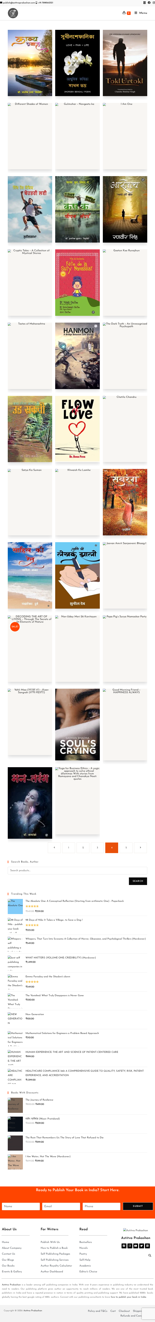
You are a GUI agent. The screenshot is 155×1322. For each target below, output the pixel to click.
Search (138, 881)
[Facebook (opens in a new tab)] (149, 3)
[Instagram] (129, 1245)
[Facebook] (124, 1245)
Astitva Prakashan (11, 1285)
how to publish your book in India (128, 1297)
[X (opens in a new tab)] (144, 3)
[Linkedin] (147, 1245)
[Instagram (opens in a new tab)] (153, 3)
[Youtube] (135, 1245)
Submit (138, 1206)
